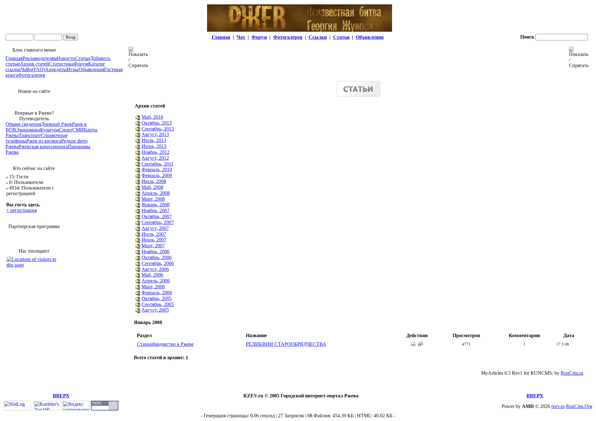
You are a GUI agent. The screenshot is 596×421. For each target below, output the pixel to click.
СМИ (78, 129)
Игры (73, 69)
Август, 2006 (155, 269)
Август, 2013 (155, 134)
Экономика (28, 129)
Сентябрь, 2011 (158, 164)
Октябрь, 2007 (157, 216)
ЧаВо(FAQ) (33, 69)
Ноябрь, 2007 (155, 210)
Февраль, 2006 (157, 292)
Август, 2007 (155, 228)
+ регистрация (21, 210)
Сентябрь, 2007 (158, 222)
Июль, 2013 (154, 140)
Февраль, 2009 (157, 175)
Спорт (65, 129)
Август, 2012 (155, 158)
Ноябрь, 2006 (155, 251)
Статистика (61, 63)
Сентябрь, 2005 (158, 304)
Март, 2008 (153, 199)
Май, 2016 (152, 117)
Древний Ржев (56, 124)
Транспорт (30, 135)
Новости (66, 58)
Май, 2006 (152, 274)
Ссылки (318, 37)
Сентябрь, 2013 (158, 128)
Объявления (370, 37)
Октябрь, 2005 (157, 298)
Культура (49, 129)
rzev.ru (558, 406)
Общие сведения (23, 124)
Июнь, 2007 (154, 239)
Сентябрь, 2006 (158, 263)
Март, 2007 (153, 245)
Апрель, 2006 (156, 280)
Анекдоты (56, 69)
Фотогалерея (287, 37)
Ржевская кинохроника (43, 146)
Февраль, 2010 (157, 169)
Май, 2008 (152, 187)
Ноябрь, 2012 (155, 152)
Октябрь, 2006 (157, 257)
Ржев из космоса (43, 141)
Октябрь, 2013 (157, 123)
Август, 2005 (155, 310)
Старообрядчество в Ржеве (165, 344)
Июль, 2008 (154, 181)
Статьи (341, 37)
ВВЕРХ (61, 395)
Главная (221, 37)
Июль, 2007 (154, 234)
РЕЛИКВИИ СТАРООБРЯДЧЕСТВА (286, 344)
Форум (259, 37)
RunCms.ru (572, 373)
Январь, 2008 (155, 204)
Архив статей (34, 63)
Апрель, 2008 (156, 193)
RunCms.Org (579, 406)
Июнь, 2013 (154, 146)
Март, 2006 (153, 286)
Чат (241, 37)
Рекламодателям (39, 58)
